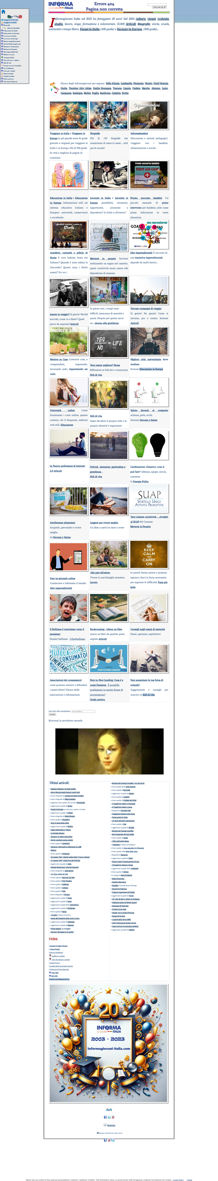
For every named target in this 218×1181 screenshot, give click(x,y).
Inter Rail (54, 973)
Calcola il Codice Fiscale (58, 946)
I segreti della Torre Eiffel (121, 919)
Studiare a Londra (58, 956)
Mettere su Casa (59, 359)
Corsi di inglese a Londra (61, 959)
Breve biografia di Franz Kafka (123, 834)
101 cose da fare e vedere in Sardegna (126, 899)
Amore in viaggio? (60, 314)
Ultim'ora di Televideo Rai (59, 969)
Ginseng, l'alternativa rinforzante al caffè (66, 847)
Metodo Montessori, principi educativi (65, 867)
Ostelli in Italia (9, 76)
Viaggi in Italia (90, 29)
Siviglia (131, 827)
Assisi (125, 838)
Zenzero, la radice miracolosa (61, 837)
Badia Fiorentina (118, 879)
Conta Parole (55, 949)
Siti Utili (54, 976)
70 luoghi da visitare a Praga (122, 865)
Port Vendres (67, 881)
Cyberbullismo (77, 638)
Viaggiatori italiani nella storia (123, 814)
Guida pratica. (97, 699)
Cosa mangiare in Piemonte (134, 848)
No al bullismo (8, 68)
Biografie (6, 25)
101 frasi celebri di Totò (59, 874)
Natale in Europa (57, 809)
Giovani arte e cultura (11, 60)
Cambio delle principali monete (61, 966)
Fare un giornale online (62, 578)
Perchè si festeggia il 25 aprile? (62, 932)
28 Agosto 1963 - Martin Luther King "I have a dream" (70, 857)
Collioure (65, 884)
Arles (69, 864)
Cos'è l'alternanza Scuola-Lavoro (124, 923)
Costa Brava (74, 905)
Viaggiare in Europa (10, 20)
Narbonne (66, 854)
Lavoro (94, 582)
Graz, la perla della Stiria (60, 823)
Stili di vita (7, 63)
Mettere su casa (8, 55)
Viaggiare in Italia (10, 22)
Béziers (53, 850)
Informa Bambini (13, 28)
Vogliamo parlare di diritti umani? (124, 902)
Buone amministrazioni (11, 41)
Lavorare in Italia (9, 36)
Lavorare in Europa (10, 39)
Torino (69, 806)
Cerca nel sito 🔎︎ (159, 7)
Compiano (116, 844)
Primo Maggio (56, 929)
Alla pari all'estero (100, 572)
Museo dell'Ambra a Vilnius (61, 830)
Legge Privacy (55, 963)
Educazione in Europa (11, 33)
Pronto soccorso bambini (12, 66)
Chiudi (189, 1180)
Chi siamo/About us (10, 82)
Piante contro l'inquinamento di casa (125, 862)
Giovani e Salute (9, 71)
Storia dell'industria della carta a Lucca (65, 918)
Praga (69, 898)
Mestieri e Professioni (11, 47)
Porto (131, 858)
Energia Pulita (9, 58)
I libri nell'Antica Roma (120, 841)
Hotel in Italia (9, 74)
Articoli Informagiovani (12, 44)
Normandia (81, 802)
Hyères (126, 872)
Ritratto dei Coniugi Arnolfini (123, 831)
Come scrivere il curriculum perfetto (125, 926)
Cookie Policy (178, 1180)
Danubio (115, 885)
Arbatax (65, 888)
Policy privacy (8, 79)
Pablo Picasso (70, 816)
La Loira (54, 915)
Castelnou (66, 843)
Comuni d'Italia (14, 16)
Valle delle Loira (132, 851)
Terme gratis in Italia (120, 817)
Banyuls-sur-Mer (68, 877)
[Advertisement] (109, 52)
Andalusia (134, 868)
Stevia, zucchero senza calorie (62, 840)
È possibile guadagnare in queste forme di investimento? (106, 689)
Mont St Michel (126, 875)
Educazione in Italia (10, 31)
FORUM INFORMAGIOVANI (59, 979)
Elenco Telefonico (56, 952)
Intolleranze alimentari (62, 522)
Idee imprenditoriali (10, 52)
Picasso (67, 894)
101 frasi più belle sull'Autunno (123, 821)
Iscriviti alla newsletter (60, 711)
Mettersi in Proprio (10, 49)
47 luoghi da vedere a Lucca (122, 807)
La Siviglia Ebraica (57, 833)
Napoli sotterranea (119, 882)
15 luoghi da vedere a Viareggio (123, 804)
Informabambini (139, 133)
